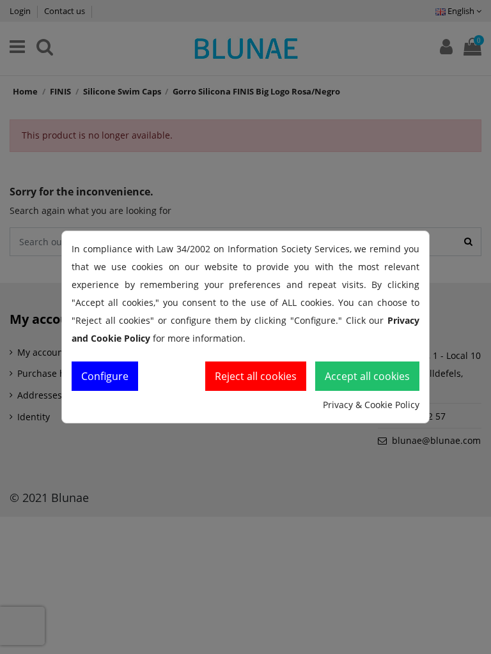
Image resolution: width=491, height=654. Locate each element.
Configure (105, 376)
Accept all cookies (367, 376)
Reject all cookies (256, 376)
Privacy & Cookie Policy (371, 405)
